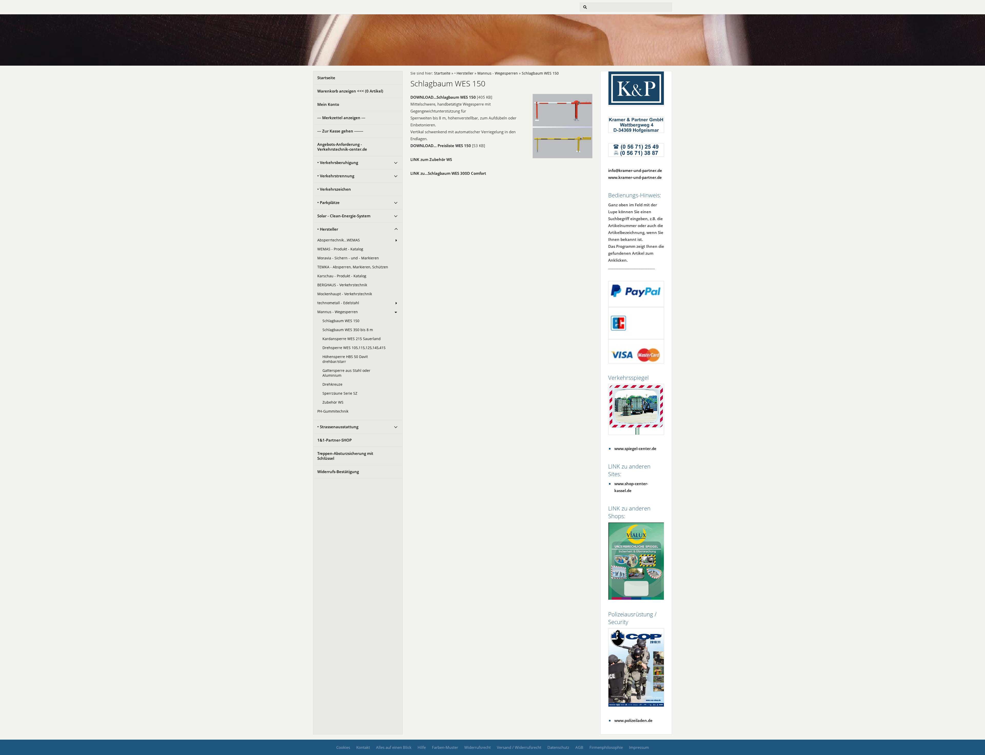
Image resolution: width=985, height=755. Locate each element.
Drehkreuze (332, 384)
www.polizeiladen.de (633, 720)
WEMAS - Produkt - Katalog (340, 249)
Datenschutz (558, 747)
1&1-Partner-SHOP (334, 440)
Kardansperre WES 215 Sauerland (351, 338)
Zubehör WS (332, 402)
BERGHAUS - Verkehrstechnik (342, 285)
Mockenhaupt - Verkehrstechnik (344, 294)
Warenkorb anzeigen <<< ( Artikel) (350, 91)
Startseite (326, 77)
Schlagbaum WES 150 (340, 321)
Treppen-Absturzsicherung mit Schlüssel (345, 456)
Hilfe (422, 747)
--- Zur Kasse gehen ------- (340, 131)
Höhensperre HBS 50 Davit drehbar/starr (345, 359)
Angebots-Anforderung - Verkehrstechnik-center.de (342, 147)
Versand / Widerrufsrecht (519, 747)
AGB (579, 747)
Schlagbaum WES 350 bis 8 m (347, 330)
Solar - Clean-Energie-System (343, 215)
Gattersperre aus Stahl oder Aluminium (346, 373)
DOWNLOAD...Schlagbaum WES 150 (443, 97)
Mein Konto (328, 104)
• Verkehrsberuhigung (337, 162)
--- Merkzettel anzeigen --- (341, 117)
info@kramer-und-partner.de (635, 170)
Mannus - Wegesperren (337, 312)
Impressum (639, 747)
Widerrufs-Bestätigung (338, 471)
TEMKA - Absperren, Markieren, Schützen (352, 267)
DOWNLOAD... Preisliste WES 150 (440, 145)
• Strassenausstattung (337, 426)
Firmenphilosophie (606, 747)
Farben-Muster (445, 747)
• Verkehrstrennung (335, 175)
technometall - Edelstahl (338, 303)
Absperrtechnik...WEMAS (338, 240)
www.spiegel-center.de (635, 448)
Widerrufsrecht (477, 747)
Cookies (343, 747)
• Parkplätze (328, 202)
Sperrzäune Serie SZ (339, 393)
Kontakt (363, 747)
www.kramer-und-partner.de (635, 177)
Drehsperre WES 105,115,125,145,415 (354, 347)
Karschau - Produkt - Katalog (341, 276)
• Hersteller (327, 229)
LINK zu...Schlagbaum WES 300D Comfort (448, 173)
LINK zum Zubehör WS (431, 159)
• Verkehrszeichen (334, 189)
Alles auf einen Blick (393, 747)
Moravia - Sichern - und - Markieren (348, 258)
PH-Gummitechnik (332, 411)
